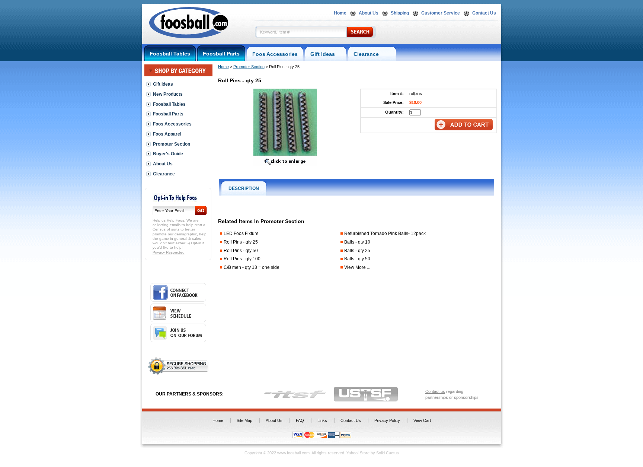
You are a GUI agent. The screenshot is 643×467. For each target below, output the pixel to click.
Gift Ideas (325, 54)
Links (322, 420)
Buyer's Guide (168, 153)
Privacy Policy (387, 420)
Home (340, 13)
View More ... (357, 267)
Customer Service (440, 13)
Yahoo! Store (358, 453)
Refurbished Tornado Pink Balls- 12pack (385, 233)
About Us (368, 13)
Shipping (400, 13)
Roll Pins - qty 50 (241, 250)
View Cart (422, 420)
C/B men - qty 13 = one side (251, 267)
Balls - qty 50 (357, 258)
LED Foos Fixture (241, 233)
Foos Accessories (275, 54)
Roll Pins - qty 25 (241, 242)
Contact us (435, 391)
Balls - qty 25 (357, 250)
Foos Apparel (167, 134)
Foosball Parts (221, 54)
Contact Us (484, 13)
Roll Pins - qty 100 (242, 258)
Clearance (372, 54)
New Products (168, 94)
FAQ (300, 420)
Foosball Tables (170, 54)
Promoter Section (249, 66)
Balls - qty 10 (357, 242)
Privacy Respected (169, 252)
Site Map (244, 420)
